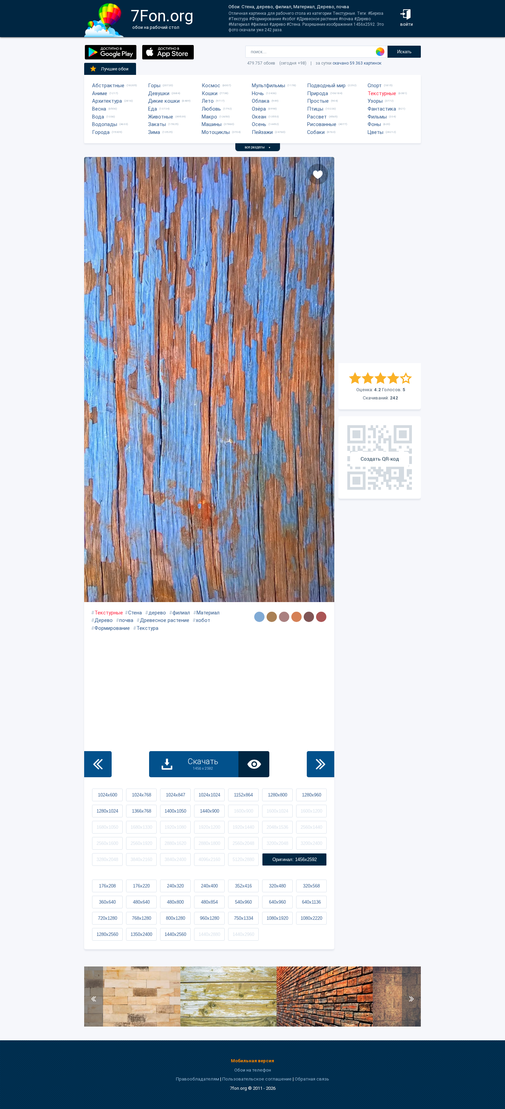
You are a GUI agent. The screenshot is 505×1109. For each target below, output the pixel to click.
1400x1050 (175, 811)
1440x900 (209, 811)
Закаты (157, 124)
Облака (260, 101)
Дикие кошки (164, 101)
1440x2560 (175, 934)
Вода (98, 117)
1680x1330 (141, 827)
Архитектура (107, 101)
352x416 (243, 886)
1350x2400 (141, 934)
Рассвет (317, 117)
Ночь (258, 93)
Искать (404, 51)
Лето (208, 101)
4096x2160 (209, 859)
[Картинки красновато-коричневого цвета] (309, 617)
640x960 (277, 902)
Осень (259, 124)
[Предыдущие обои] (98, 764)
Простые (318, 101)
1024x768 (141, 794)
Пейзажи (262, 132)
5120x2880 (243, 859)
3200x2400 (311, 843)
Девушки (158, 93)
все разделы (258, 147)
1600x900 (243, 811)
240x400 (209, 886)
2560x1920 (141, 843)
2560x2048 (243, 843)
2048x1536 (277, 827)
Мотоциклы (216, 132)
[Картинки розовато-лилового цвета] (284, 617)
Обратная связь (312, 1079)
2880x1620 (175, 843)
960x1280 (209, 918)
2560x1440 (311, 827)
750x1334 (243, 918)
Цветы (375, 132)
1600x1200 (311, 811)
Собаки (316, 132)
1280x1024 (107, 811)
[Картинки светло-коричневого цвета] (296, 617)
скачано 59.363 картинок (357, 63)
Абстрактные (108, 85)
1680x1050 (107, 827)
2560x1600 (107, 843)
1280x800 (277, 794)
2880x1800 (209, 843)
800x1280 (175, 918)
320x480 (277, 886)
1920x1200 (209, 827)
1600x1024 (277, 811)
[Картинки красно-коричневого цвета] (321, 617)
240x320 (175, 886)
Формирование (112, 628)
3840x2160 (141, 859)
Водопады (104, 124)
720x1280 (107, 918)
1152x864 (243, 794)
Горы (154, 85)
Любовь (211, 109)
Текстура (147, 628)
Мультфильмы (268, 85)
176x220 (141, 886)
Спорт (375, 85)
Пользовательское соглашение (257, 1079)
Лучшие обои (114, 68)
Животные (160, 117)
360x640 (107, 902)
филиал (181, 613)
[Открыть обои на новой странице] (253, 764)
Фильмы (377, 117)
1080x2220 (311, 918)
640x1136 (311, 902)
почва (126, 620)
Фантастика (382, 109)
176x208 (107, 886)
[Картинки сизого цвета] (259, 617)
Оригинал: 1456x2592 (294, 859)
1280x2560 (107, 934)
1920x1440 (243, 827)
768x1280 (141, 918)
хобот (203, 620)
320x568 (311, 886)
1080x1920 (277, 918)
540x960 (243, 902)
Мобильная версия (252, 1061)
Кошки (209, 93)
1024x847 (175, 794)
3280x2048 (107, 859)
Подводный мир (326, 85)
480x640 (141, 902)
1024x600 (107, 794)
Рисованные (321, 124)
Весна (99, 109)
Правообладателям (197, 1079)
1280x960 (311, 794)
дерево (157, 613)
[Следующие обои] (320, 764)
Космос (211, 85)
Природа (317, 93)
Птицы (315, 109)
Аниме (99, 93)
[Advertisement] (379, 260)
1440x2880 (209, 934)
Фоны (374, 124)
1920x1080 (175, 827)
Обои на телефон (252, 1070)
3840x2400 (175, 859)
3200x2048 (277, 843)
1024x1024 (209, 794)
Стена (135, 613)
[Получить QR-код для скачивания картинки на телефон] (379, 457)
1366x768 (141, 811)
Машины (212, 124)
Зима (154, 132)
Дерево (103, 620)
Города (101, 132)
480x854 (209, 902)
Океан (259, 117)
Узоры (375, 101)
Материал (208, 613)
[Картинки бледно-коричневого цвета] (272, 617)
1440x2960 (243, 934)
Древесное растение (164, 620)
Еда (152, 109)
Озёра (259, 109)
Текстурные (382, 93)
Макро (209, 117)
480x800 (175, 902)
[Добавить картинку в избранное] (317, 174)
